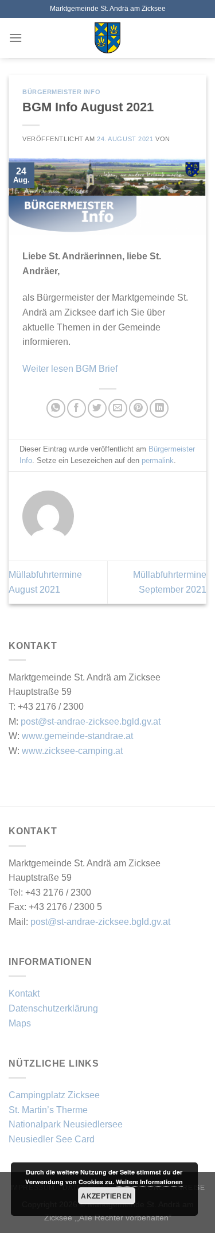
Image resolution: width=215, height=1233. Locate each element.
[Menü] (15, 38)
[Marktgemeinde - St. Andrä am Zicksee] (107, 38)
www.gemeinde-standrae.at (77, 736)
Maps (20, 1023)
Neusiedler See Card (52, 1139)
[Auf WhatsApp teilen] (55, 408)
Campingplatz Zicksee (54, 1095)
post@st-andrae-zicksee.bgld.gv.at (91, 721)
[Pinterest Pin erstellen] (138, 408)
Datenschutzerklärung (53, 1008)
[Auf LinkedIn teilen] (159, 408)
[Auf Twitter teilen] (97, 408)
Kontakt (24, 993)
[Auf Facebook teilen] (76, 408)
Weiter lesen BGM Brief (70, 369)
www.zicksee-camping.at (72, 751)
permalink (158, 460)
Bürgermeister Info (61, 91)
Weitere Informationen (149, 1181)
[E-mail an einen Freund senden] (117, 408)
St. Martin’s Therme (48, 1110)
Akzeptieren (106, 1196)
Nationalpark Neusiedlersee (66, 1124)
